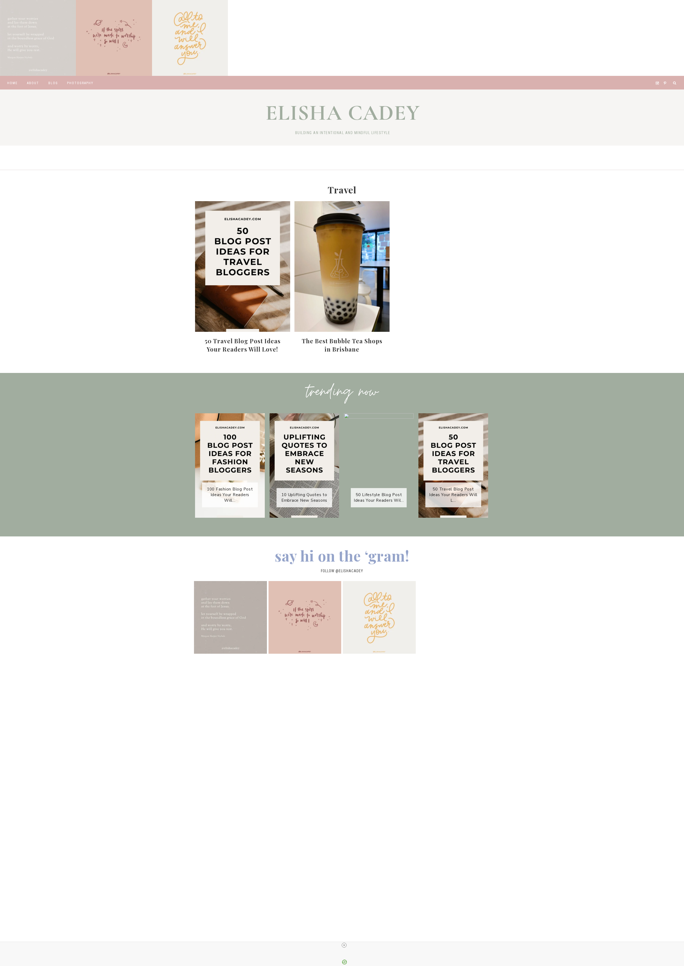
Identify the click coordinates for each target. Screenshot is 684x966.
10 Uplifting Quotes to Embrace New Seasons (304, 497)
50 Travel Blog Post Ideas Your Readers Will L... (453, 494)
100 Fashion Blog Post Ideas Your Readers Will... (230, 494)
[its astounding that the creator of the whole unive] (190, 38)
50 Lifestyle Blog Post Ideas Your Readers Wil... (379, 497)
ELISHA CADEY (343, 113)
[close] (344, 945)
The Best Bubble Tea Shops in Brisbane (342, 345)
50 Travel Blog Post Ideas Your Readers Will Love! (243, 345)
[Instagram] (658, 76)
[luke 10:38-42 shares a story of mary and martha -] (38, 38)
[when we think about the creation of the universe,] (114, 38)
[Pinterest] (666, 76)
